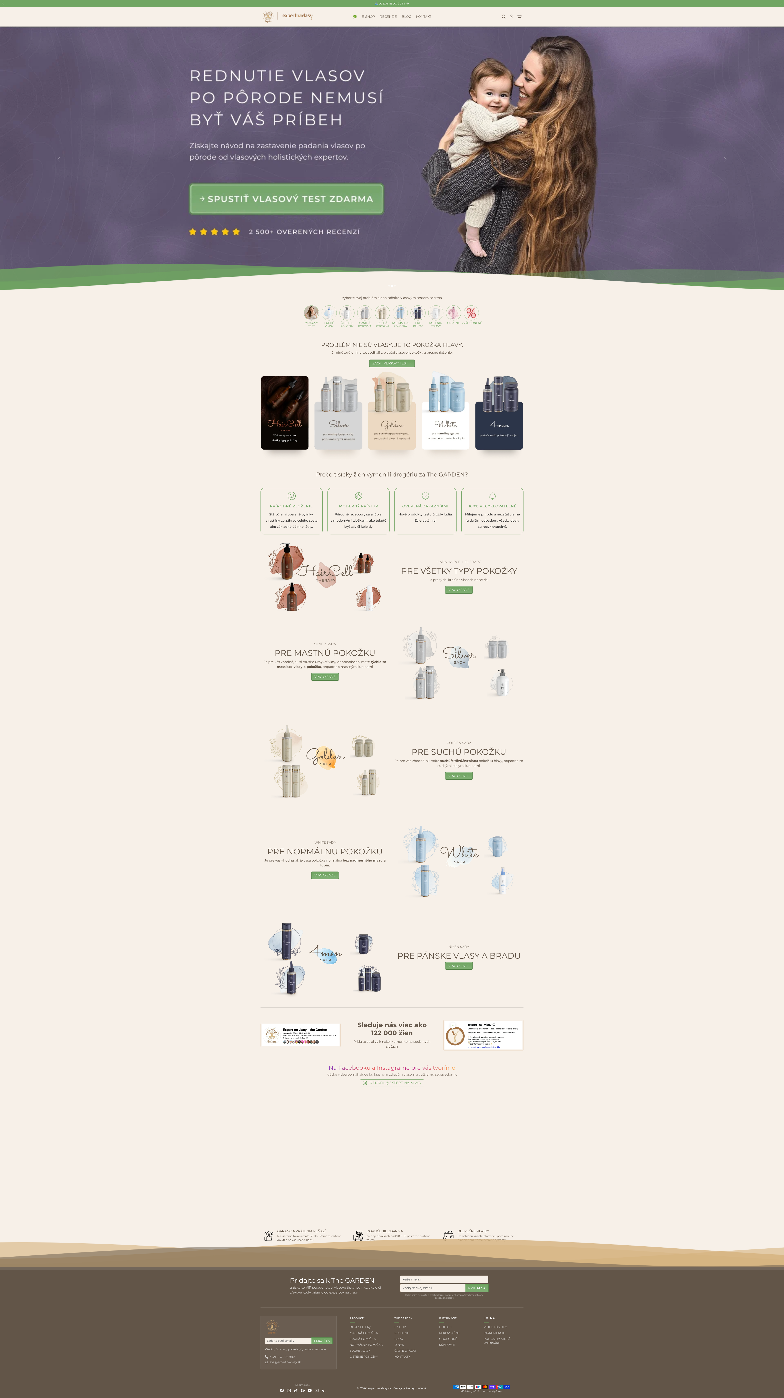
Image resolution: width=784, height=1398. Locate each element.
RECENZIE (388, 17)
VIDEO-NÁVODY (495, 1327)
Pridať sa (477, 1288)
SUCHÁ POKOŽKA (363, 1339)
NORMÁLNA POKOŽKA (366, 1345)
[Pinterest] (302, 1390)
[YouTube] (309, 1390)
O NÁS (399, 1345)
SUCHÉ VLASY (360, 1350)
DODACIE (446, 1327)
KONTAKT (423, 17)
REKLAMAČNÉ (449, 1333)
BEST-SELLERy (360, 1327)
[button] (504, 16)
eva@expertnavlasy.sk (285, 1362)
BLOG (406, 17)
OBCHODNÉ (448, 1339)
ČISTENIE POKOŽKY (364, 1356)
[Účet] (511, 16)
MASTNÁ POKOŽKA (364, 1333)
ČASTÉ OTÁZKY (405, 1350)
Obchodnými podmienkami (445, 1295)
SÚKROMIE (447, 1345)
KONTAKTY (402, 1356)
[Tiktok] (295, 1390)
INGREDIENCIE (494, 1333)
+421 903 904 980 (282, 1357)
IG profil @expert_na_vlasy (395, 1083)
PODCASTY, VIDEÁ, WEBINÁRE (497, 1341)
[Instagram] (288, 1390)
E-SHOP (368, 17)
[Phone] (323, 1390)
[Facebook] (281, 1390)
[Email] (316, 1390)
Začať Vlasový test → (392, 363)
